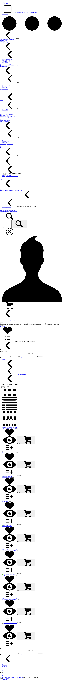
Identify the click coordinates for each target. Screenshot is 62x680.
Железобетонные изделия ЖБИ (5, 64)
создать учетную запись (38, 333)
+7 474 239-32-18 (3, 0)
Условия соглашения (5, 675)
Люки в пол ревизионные (6, 207)
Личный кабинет (29, 333)
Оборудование (4, 664)
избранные (54, 333)
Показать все (4, 63)
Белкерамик (4, 84)
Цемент (1, 147)
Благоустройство (5, 15)
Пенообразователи (5, 62)
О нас (3, 2)
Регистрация (2, 326)
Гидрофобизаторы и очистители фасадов (7, 188)
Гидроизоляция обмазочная (4, 41)
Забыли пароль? (12, 320)
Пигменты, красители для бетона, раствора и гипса (8, 116)
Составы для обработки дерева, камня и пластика (10, 177)
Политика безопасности (6, 674)
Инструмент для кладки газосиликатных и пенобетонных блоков (11, 190)
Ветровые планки (5, 109)
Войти (2, 322)
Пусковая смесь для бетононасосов (6, 118)
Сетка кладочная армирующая (5, 119)
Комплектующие (5, 110)
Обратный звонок (15, 0)
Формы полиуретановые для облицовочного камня (8, 211)
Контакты (4, 4)
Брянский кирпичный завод (7, 85)
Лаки (1, 179)
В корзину (19, 443)
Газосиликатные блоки (4, 40)
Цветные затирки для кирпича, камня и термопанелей (9, 146)
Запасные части (5, 666)
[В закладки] (9, 435)
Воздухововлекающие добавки (7, 59)
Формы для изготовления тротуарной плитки (7, 210)
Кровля (1, 100)
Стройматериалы (5, 14)
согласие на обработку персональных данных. (24, 357)
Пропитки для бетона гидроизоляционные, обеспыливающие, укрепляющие (7, 117)
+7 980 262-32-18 (9, 0)
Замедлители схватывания (6, 61)
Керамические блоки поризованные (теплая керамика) (9, 65)
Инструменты (4, 665)
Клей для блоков (5, 140)
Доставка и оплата (5, 3)
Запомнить (3, 321)
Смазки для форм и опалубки (5, 120)
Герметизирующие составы (6, 175)
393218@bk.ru (5, 679)
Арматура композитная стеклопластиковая (7, 39)
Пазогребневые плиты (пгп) (5, 115)
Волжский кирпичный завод (7, 86)
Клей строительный (5, 141)
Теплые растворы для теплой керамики (6, 144)
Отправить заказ (39, 356)
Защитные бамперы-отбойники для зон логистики (8, 189)
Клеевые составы (5, 139)
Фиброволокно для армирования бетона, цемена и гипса (9, 145)
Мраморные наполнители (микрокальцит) (7, 114)
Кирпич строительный (4, 89)
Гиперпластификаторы (6, 60)
